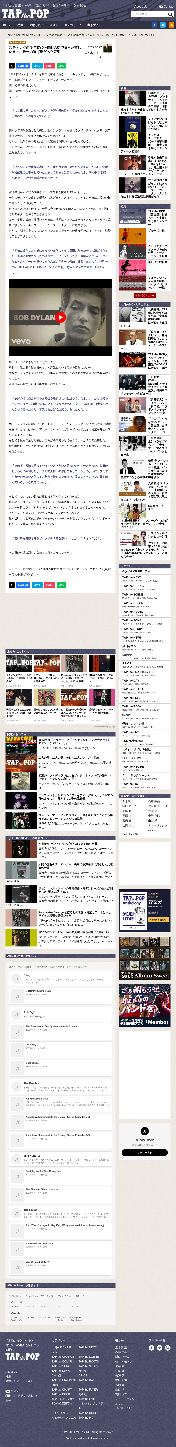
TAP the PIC (138, 785)
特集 (20, 25)
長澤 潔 (126, 815)
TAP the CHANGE (138, 587)
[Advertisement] (61, 620)
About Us (140, 6)
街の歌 (139, 716)
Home (9, 35)
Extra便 (139, 656)
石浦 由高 (154, 801)
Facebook (23, 66)
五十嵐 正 (128, 801)
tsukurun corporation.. (99, 1438)
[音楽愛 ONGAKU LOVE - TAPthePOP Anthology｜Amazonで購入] (144, 910)
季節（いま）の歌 (137, 725)
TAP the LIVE (136, 734)
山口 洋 (152, 820)
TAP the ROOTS (138, 613)
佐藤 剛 (126, 810)
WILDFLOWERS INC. (77, 1432)
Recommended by (101, 727)
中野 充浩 (154, 815)
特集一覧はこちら (144, 295)
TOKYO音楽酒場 (138, 742)
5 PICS (143, 665)
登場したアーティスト (43, 25)
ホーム (7, 25)
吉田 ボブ (128, 825)
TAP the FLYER (140, 699)
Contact (169, 6)
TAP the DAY (136, 682)
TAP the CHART (139, 691)
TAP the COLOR (136, 605)
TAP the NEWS (25, 35)
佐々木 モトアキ (158, 806)
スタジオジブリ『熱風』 (141, 751)
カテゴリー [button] (71, 25)
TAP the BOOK (141, 708)
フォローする (145, 1152)
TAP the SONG (142, 622)
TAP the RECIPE (134, 768)
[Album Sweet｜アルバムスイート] (144, 958)
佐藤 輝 (152, 810)
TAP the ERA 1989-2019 (138, 673)
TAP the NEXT (140, 579)
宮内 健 (126, 820)
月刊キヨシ (137, 648)
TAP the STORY (137, 630)
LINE (61, 66)
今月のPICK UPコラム (136, 571)
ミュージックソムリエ (140, 777)
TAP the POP (130, 834)
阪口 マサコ (129, 806)
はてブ (37, 66)
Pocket (49, 66)
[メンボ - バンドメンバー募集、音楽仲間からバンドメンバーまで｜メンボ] (144, 1005)
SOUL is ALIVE (135, 759)
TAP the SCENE (139, 596)
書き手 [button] (91, 25)
